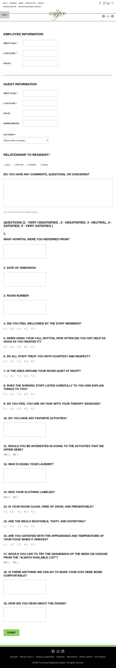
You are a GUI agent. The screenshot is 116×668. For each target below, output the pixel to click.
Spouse (19, 164)
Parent (32, 164)
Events (41, 3)
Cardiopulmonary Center (29, 6)
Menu (4, 15)
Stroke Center (9, 6)
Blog (5, 3)
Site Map (14, 657)
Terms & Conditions (45, 657)
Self (7, 164)
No (14, 454)
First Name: (10, 43)
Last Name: (10, 53)
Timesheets (72, 657)
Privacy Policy (27, 657)
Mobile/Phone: (12, 123)
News (21, 3)
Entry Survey (86, 657)
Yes (5, 454)
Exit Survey (100, 657)
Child (45, 164)
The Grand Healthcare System (58, 15)
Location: (10, 134)
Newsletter (30, 3)
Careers (13, 3)
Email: (8, 63)
